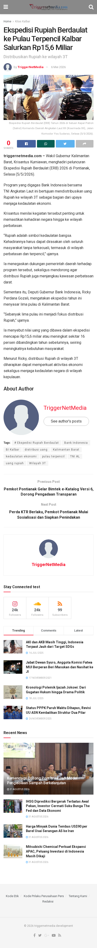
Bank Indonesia (76, 442)
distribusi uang (36, 449)
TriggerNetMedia (31, 67)
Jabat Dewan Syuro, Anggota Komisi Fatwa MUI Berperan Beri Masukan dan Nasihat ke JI (59, 667)
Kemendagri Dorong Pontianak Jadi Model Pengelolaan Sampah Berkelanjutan (42, 780)
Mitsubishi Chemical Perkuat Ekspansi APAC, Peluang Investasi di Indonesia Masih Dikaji (56, 851)
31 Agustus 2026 (19, 789)
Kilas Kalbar (22, 21)
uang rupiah (15, 463)
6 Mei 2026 (58, 67)
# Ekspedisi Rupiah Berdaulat (36, 442)
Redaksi (47, 901)
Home (7, 21)
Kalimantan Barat (66, 449)
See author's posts (66, 421)
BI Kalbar (12, 449)
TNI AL (75, 456)
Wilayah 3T (37, 463)
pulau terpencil (53, 456)
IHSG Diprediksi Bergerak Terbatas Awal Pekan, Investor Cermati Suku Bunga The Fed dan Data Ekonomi (58, 806)
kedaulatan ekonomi (21, 456)
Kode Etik (12, 896)
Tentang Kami (78, 896)
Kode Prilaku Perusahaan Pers (44, 896)
